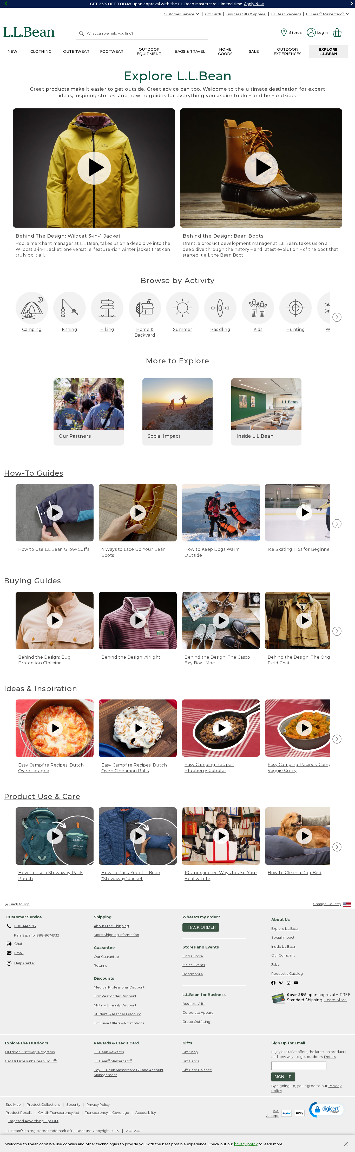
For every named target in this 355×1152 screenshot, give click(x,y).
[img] (336, 317)
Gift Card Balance (197, 1070)
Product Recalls (19, 1112)
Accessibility (145, 1112)
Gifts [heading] (187, 1043)
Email (18, 953)
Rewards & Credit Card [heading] (116, 1043)
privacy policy (246, 1144)
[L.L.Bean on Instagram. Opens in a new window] (288, 982)
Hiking (107, 329)
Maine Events (193, 965)
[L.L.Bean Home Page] (30, 32)
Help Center (24, 963)
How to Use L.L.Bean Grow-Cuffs (53, 549)
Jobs (275, 964)
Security (73, 1104)
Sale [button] (254, 51)
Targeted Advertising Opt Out (33, 1121)
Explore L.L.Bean (285, 928)
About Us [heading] (280, 919)
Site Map (13, 1104)
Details (330, 1057)
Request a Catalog (287, 973)
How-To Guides (33, 473)
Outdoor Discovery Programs (30, 1052)
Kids (258, 329)
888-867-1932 (47, 935)
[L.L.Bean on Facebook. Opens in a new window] (273, 982)
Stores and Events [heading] (200, 947)
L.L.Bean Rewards (286, 14)
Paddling (220, 329)
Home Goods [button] (225, 51)
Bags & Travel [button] (190, 51)
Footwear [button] (111, 51)
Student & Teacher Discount (117, 1014)
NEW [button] (12, 51)
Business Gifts (193, 1004)
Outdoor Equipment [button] (149, 51)
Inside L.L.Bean (283, 946)
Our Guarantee (106, 956)
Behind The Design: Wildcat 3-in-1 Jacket (68, 236)
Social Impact (282, 937)
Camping (32, 329)
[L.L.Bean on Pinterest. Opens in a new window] (281, 982)
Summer (182, 329)
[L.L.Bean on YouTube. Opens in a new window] (296, 982)
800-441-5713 (25, 926)
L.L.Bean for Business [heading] (204, 994)
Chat (18, 943)
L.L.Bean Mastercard (113, 1061)
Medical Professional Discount (119, 987)
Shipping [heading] (102, 917)
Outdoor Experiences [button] (287, 51)
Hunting (295, 329)
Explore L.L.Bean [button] (328, 51)
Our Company (283, 955)
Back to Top (19, 904)
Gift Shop (190, 1052)
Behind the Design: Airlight (131, 657)
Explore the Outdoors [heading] (26, 1043)
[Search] (82, 33)
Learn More (335, 1000)
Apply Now (254, 4)
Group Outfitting (196, 1021)
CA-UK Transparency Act (58, 1112)
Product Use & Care (42, 796)
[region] (177, 4)
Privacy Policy (98, 1104)
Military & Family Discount (115, 1005)
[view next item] (336, 318)
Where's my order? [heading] (201, 917)
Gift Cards (213, 14)
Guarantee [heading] (104, 947)
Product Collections (43, 1104)
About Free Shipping (111, 926)
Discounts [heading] (104, 978)
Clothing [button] (40, 51)
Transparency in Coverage (107, 1112)
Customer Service (179, 14)
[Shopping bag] (339, 32)
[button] (327, 1109)
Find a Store (192, 956)
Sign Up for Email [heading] (288, 1043)
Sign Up (283, 1076)
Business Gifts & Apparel (246, 14)
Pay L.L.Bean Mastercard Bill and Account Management (128, 1072)
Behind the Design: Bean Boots (223, 236)
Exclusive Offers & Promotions (119, 1023)
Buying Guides (32, 580)
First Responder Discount (115, 996)
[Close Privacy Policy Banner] (346, 1144)
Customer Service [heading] (24, 917)
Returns (100, 965)
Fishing (69, 329)
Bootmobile (192, 974)
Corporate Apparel (198, 1012)
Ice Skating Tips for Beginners (300, 549)
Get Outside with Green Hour (31, 1061)
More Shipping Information (116, 935)
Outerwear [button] (76, 51)
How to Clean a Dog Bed (294, 872)
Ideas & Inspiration (40, 688)
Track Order (201, 927)
